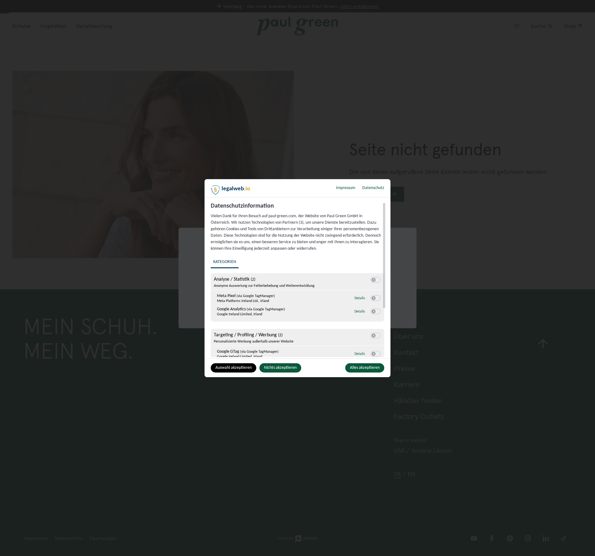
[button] (374, 280)
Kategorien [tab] (224, 262)
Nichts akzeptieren (280, 367)
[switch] (375, 280)
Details (360, 298)
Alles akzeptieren (365, 367)
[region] (298, 279)
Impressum (345, 188)
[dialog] (297, 278)
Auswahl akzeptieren (233, 367)
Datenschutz (373, 188)
